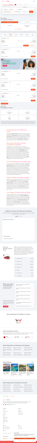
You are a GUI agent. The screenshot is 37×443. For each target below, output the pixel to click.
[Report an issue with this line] (33, 38)
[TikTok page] (11, 433)
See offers (4, 65)
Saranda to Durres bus (7, 385)
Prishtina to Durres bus (28, 385)
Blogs (4, 415)
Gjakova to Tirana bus (17, 347)
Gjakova (16, 216)
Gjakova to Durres (9, 22)
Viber (5, 430)
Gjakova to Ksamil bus (7, 354)
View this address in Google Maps (8, 238)
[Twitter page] (8, 433)
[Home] (5, 1)
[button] (24, 285)
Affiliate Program (5, 421)
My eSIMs (19, 411)
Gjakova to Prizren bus (28, 347)
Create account (20, 414)
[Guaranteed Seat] (1, 45)
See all (32, 362)
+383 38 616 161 (7, 428)
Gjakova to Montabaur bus (18, 354)
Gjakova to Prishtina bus (7, 347)
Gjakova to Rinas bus (27, 352)
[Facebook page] (4, 433)
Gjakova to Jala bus (27, 354)
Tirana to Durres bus (17, 385)
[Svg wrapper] (5, 438)
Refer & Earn (5, 418)
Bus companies (5, 411)
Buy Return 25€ (32, 45)
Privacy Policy (20, 428)
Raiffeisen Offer (5, 420)
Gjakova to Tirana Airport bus (7, 350)
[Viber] (3, 430)
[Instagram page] (6, 433)
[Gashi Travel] (18, 320)
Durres (20, 216)
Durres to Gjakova (27, 22)
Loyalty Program (5, 417)
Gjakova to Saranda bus (28, 349)
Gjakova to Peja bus (17, 349)
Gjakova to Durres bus (7, 352)
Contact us (5, 306)
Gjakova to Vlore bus (17, 352)
